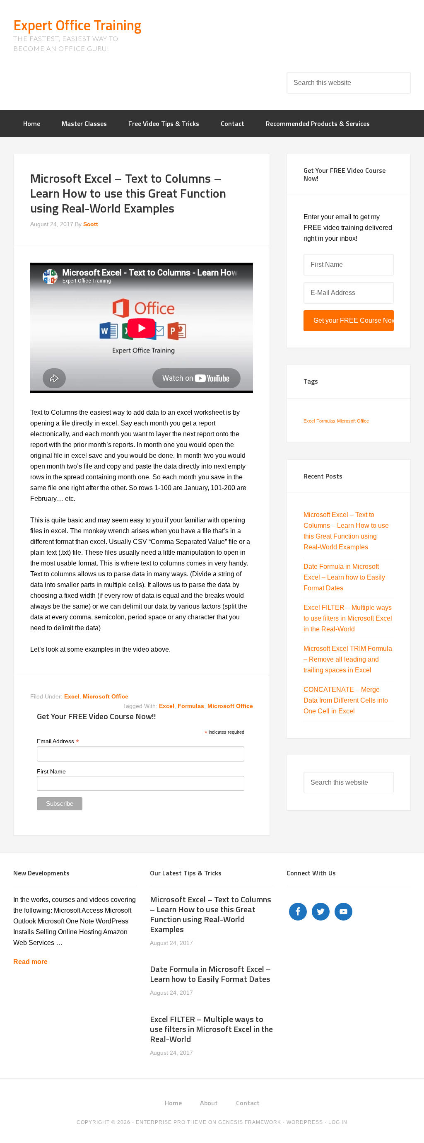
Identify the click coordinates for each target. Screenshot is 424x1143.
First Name (51, 771)
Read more (30, 961)
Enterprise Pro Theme (171, 1122)
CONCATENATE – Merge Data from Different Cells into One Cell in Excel (346, 700)
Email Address (58, 741)
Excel (72, 696)
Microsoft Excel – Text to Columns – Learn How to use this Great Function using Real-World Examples (210, 914)
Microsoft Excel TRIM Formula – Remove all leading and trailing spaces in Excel (348, 659)
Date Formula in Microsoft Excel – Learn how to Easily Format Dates (344, 577)
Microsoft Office (105, 696)
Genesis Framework (249, 1122)
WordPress (305, 1122)
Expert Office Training (77, 25)
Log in (337, 1122)
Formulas (325, 420)
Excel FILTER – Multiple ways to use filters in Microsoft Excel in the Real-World (348, 618)
